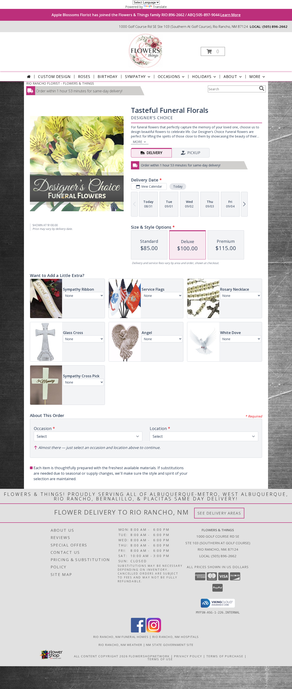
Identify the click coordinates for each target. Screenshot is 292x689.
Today (177, 186)
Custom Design (54, 76)
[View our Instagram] (153, 631)
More (255, 76)
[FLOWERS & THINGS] (145, 50)
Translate (160, 7)
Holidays (201, 76)
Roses (84, 76)
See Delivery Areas (219, 513)
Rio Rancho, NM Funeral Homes (121, 637)
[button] (213, 51)
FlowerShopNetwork (149, 656)
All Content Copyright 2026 (101, 656)
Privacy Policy (188, 656)
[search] (262, 88)
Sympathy (135, 76)
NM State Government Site (169, 645)
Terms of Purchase (224, 656)
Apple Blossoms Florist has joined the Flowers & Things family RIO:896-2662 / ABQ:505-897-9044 (146, 14)
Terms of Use (160, 659)
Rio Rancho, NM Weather (120, 645)
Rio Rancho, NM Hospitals (175, 637)
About (230, 76)
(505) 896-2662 (274, 26)
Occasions (169, 76)
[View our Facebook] (138, 631)
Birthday (107, 76)
